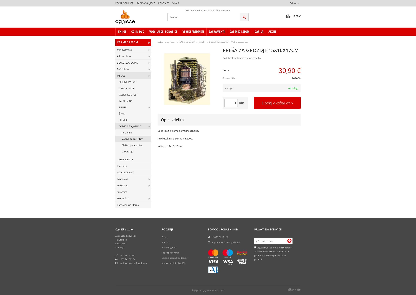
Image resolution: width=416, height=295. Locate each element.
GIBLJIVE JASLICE (127, 82)
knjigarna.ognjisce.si (167, 42)
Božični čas (123, 69)
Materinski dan (125, 172)
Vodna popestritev (132, 138)
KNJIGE (122, 32)
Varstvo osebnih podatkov (174, 257)
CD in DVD (137, 32)
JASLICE (121, 75)
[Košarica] (293, 16)
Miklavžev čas (124, 49)
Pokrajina (127, 132)
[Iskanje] (244, 17)
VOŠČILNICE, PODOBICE (163, 32)
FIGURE (122, 107)
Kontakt (163, 3)
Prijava (294, 3)
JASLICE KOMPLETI (128, 94)
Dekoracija (127, 151)
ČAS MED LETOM (239, 32)
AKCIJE (272, 32)
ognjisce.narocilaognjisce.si (133, 263)
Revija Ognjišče (124, 3)
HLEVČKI (123, 119)
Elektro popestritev (132, 145)
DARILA (258, 32)
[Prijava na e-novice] (289, 241)
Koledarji (122, 166)
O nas (175, 3)
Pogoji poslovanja (170, 252)
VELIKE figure (126, 159)
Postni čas (122, 179)
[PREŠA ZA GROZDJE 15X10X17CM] (187, 79)
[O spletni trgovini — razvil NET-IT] (294, 290)
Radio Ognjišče (146, 3)
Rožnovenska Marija (128, 204)
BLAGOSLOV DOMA (127, 62)
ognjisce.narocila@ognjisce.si (226, 242)
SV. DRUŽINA (125, 100)
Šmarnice (122, 191)
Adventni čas (124, 56)
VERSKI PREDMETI (193, 32)
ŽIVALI (122, 113)
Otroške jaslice (127, 88)
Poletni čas (123, 198)
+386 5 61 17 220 (127, 255)
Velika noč (122, 185)
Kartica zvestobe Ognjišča (174, 263)
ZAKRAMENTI (217, 32)
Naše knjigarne (169, 247)
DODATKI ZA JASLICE (130, 126)
